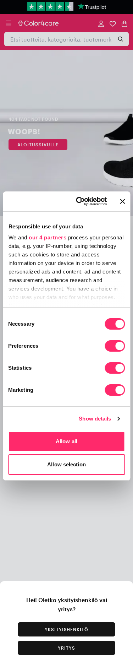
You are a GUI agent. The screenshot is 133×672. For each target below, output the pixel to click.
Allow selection (66, 464)
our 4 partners (47, 237)
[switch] (115, 346)
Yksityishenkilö (66, 629)
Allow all (66, 441)
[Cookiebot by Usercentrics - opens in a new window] (79, 201)
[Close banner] (122, 201)
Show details (95, 419)
